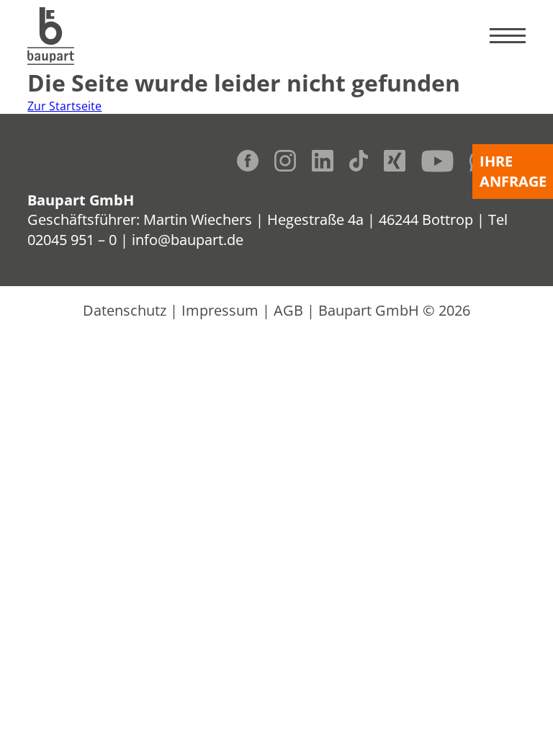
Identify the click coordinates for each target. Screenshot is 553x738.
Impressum (219, 310)
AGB (288, 310)
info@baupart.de (187, 239)
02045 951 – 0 (72, 239)
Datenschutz (124, 310)
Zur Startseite (64, 106)
